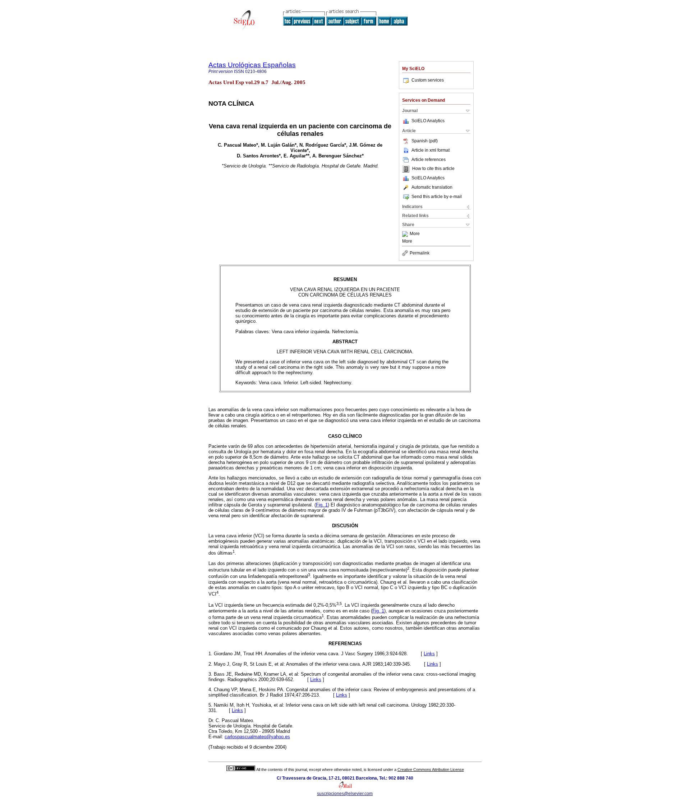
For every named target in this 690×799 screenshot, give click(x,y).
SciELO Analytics (428, 120)
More (415, 234)
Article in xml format (430, 150)
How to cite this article (433, 168)
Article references (428, 159)
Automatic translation (431, 187)
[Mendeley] (406, 234)
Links (429, 653)
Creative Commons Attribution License (430, 769)
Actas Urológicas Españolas (252, 65)
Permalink (419, 253)
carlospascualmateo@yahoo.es (257, 736)
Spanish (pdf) (424, 140)
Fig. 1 (322, 505)
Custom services (427, 80)
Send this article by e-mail (436, 196)
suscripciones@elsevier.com (345, 793)
